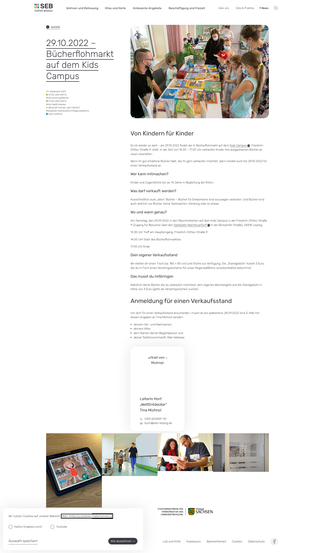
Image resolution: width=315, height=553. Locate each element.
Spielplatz (190, 225)
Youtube (61, 526)
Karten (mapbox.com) (28, 526)
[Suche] (276, 8)
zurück (55, 27)
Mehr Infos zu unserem (85, 516)
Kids (238, 145)
